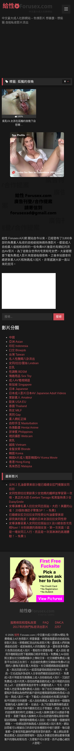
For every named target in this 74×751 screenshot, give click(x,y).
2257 (58, 626)
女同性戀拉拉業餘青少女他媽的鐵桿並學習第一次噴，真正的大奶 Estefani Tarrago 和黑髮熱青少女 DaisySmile (40, 497)
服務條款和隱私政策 (23, 622)
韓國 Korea (16, 453)
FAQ (45, 622)
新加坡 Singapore (20, 384)
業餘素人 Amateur (20, 397)
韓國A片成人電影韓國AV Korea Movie (33, 457)
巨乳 (12, 367)
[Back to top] (63, 740)
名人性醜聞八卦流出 (22, 358)
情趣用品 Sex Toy (20, 376)
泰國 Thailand (18, 406)
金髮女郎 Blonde (19, 449)
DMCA (59, 622)
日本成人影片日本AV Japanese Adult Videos (37, 393)
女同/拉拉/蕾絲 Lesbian (24, 363)
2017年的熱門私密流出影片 (30, 626)
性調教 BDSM (18, 371)
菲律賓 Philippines (21, 431)
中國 (12, 337)
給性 (16, 634)
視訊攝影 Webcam (21, 436)
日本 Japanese (18, 388)
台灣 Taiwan (17, 354)
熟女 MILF (15, 410)
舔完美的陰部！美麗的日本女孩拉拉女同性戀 (37, 519)
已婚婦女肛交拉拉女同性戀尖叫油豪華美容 (36, 514)
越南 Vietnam (17, 444)
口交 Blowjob (17, 350)
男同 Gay (15, 414)
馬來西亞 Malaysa (20, 466)
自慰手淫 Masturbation (23, 423)
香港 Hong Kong (19, 461)
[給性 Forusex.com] (30, 8)
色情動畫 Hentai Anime (23, 427)
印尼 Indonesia (18, 345)
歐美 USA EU (17, 401)
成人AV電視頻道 (19, 380)
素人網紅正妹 (17, 419)
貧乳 (12, 440)
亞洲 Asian (16, 341)
